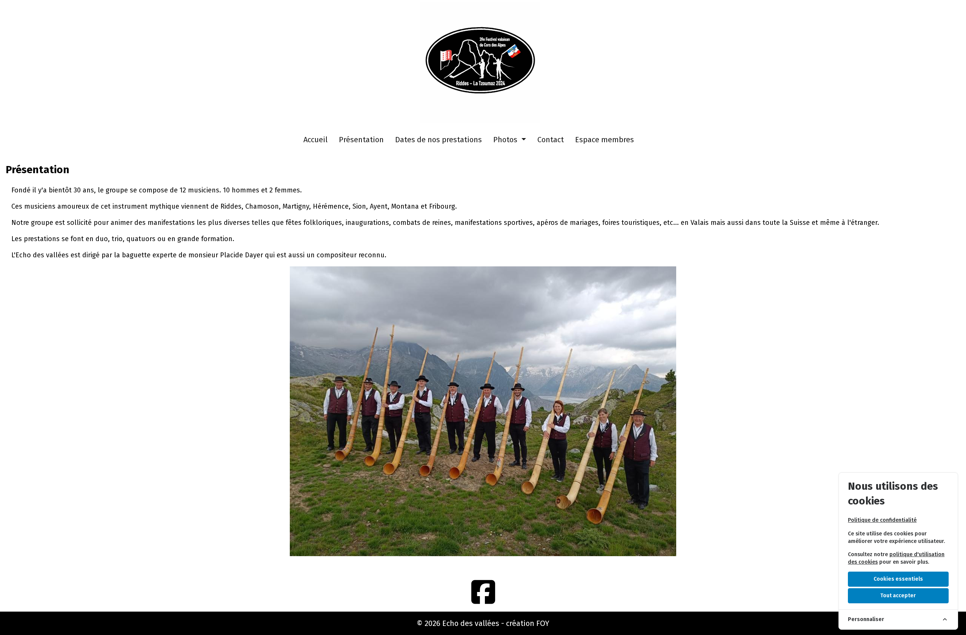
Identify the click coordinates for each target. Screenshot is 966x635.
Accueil (315, 139)
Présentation (361, 139)
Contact (550, 139)
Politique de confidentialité (882, 520)
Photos (506, 139)
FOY (542, 623)
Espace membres (604, 139)
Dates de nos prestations (438, 139)
